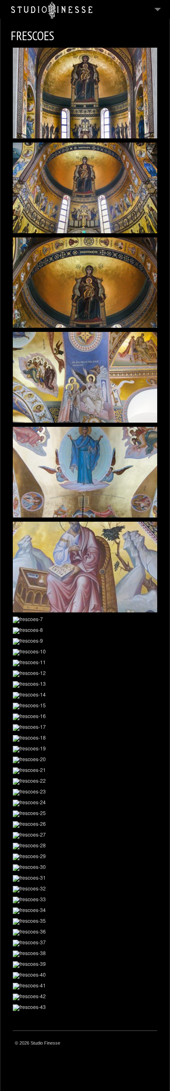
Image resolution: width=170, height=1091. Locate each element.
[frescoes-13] (85, 684)
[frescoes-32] (85, 889)
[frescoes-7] (85, 620)
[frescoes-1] (85, 93)
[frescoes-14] (85, 695)
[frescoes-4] (85, 377)
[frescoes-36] (85, 932)
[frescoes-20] (85, 760)
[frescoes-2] (85, 188)
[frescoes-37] (85, 943)
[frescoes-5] (85, 472)
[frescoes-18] (85, 738)
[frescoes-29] (85, 857)
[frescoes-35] (85, 921)
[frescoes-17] (85, 727)
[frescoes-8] (85, 630)
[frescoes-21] (85, 770)
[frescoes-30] (85, 867)
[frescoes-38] (85, 954)
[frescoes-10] (85, 652)
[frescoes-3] (85, 282)
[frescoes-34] (85, 910)
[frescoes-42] (85, 997)
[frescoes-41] (85, 986)
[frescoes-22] (85, 781)
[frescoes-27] (85, 835)
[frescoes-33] (85, 900)
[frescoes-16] (85, 717)
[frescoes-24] (85, 803)
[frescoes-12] (85, 673)
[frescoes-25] (85, 813)
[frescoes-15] (85, 706)
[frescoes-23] (85, 792)
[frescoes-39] (85, 964)
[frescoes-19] (85, 749)
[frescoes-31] (85, 878)
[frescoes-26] (85, 824)
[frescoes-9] (85, 641)
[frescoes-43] (85, 1007)
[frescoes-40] (85, 975)
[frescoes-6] (85, 567)
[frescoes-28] (85, 846)
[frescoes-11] (85, 663)
